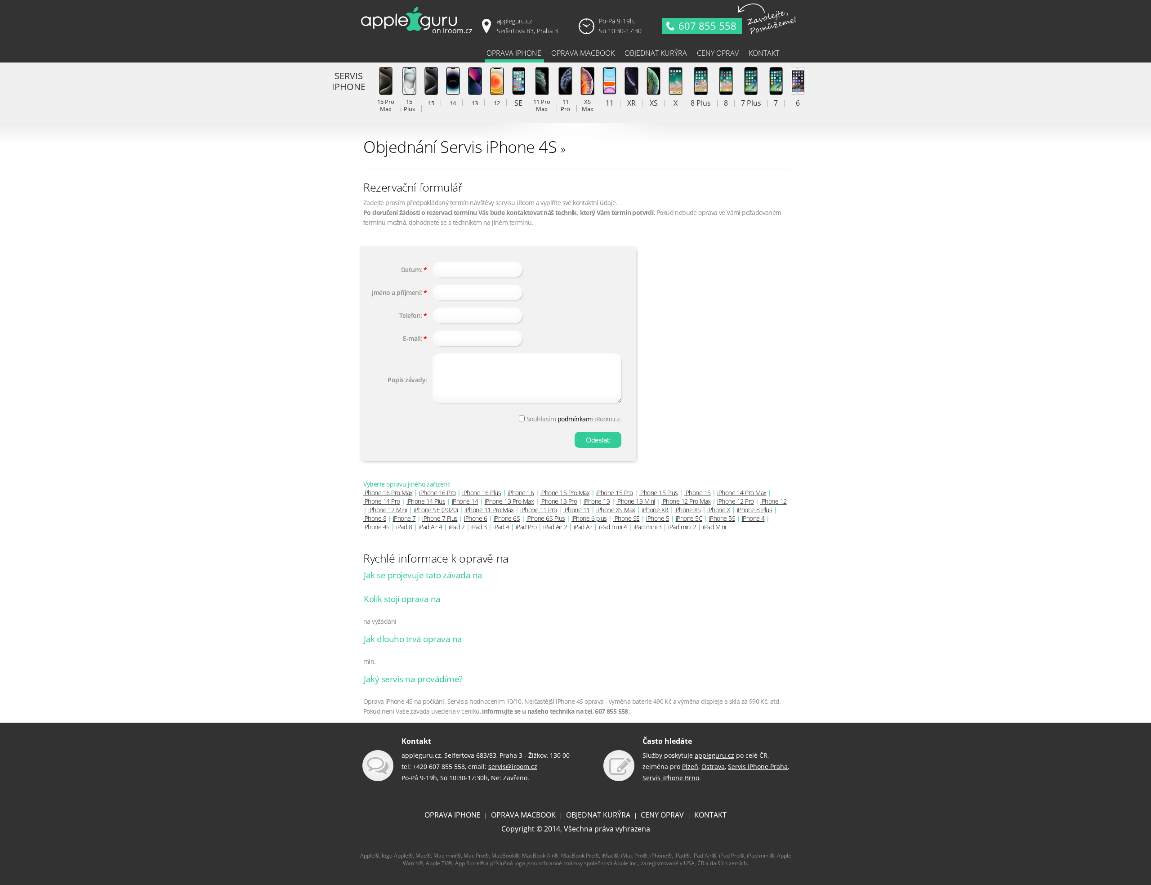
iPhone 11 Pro (538, 509)
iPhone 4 (753, 518)
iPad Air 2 (555, 527)
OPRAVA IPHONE (452, 815)
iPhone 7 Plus (440, 518)
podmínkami (575, 419)
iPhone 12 (773, 501)
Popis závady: (407, 379)
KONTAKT (710, 815)
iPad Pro (526, 527)
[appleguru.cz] (418, 33)
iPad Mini (714, 527)
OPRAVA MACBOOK (523, 815)
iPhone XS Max (615, 509)
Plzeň (690, 766)
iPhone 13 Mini (635, 501)
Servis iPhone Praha (758, 766)
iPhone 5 (657, 518)
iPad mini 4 (613, 527)
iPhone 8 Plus (754, 509)
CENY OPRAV (662, 815)
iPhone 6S (507, 518)
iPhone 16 (521, 492)
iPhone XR (655, 509)
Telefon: (410, 315)
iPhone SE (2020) (436, 509)
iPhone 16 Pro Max (388, 492)
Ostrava (713, 766)
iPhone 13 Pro (558, 501)
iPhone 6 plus (589, 518)
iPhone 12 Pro (735, 501)
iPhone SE (626, 518)
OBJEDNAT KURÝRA (598, 815)
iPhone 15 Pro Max (565, 492)
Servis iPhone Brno (670, 777)
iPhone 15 (697, 492)
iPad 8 (404, 527)
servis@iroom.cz (512, 766)
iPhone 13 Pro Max (509, 501)
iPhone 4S (376, 527)
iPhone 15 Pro (614, 492)
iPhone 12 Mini (387, 509)
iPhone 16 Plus (481, 492)
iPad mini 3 (647, 527)
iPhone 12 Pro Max (686, 501)
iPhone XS (687, 509)
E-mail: (412, 338)
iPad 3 (479, 527)
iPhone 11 (576, 509)
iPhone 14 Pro (381, 501)
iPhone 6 (475, 518)
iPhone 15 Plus (658, 492)
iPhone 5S (722, 518)
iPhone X (718, 509)
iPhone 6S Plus (545, 518)
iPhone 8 (374, 518)
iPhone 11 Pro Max (489, 509)
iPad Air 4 (430, 527)
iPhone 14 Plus (425, 501)
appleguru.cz (714, 755)
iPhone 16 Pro (437, 492)
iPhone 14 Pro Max (742, 492)
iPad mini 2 (682, 527)
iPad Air (583, 527)
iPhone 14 (465, 501)
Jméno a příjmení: (397, 292)
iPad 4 (501, 527)
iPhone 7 (404, 518)
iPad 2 (456, 527)
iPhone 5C (689, 518)
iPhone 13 (597, 501)
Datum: (411, 269)
